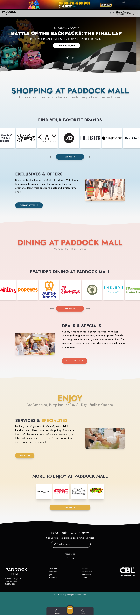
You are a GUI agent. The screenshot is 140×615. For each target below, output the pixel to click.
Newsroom (53, 571)
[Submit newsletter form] (86, 544)
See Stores (70, 44)
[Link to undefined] (26, 138)
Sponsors (85, 568)
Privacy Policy (87, 571)
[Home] (53, 13)
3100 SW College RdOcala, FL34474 (13, 580)
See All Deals (73, 361)
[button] (126, 13)
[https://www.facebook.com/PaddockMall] (67, 558)
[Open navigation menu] (70, 609)
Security (84, 577)
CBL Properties (65, 595)
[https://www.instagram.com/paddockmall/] (73, 558)
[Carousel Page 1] (67, 58)
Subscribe (53, 568)
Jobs (50, 574)
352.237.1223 (10, 584)
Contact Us (53, 577)
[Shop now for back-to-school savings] (106, 5)
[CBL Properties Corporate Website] (120, 571)
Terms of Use (86, 574)
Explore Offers (27, 205)
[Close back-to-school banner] (123, 2)
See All (69, 157)
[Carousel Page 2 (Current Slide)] (73, 58)
